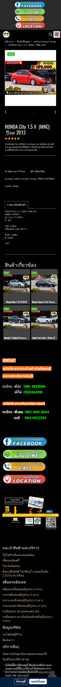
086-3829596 (35, 386)
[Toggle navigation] (56, 34)
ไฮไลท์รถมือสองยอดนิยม (18, 554)
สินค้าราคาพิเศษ (46, 179)
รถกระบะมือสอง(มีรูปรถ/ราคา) (22, 600)
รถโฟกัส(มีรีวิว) (12, 634)
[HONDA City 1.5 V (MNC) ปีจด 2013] (30, 78)
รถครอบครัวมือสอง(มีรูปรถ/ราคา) (24, 605)
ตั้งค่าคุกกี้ (21, 681)
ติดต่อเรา (8, 639)
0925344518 (32, 392)
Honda (16, 186)
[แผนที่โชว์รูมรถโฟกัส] (30, 25)
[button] (49, 34)
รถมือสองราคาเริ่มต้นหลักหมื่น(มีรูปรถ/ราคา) (27, 618)
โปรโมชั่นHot (11, 565)
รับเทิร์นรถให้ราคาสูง (15, 659)
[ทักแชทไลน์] (29, 11)
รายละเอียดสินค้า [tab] (16, 204)
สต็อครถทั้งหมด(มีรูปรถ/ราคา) (22, 589)
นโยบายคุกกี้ (23, 675)
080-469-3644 (37, 412)
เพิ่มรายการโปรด (16, 171)
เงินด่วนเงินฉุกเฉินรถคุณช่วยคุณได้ (24, 653)
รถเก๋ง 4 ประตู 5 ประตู (25, 179)
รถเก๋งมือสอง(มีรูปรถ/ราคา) (20, 594)
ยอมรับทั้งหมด (38, 681)
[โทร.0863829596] (29, 18)
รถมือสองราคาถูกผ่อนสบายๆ (20, 611)
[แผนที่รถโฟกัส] (24, 479)
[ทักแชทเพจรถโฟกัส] (29, 4)
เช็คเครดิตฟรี (11, 560)
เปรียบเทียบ (39, 171)
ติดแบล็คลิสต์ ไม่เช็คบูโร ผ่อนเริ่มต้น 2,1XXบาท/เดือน (25, 573)
